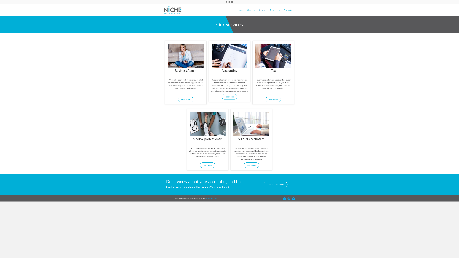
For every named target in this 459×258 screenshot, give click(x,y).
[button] (185, 99)
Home (240, 10)
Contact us (288, 10)
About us (251, 10)
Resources (275, 10)
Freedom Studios (211, 198)
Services (263, 10)
